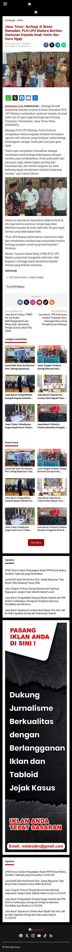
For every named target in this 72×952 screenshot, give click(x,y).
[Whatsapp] (63, 45)
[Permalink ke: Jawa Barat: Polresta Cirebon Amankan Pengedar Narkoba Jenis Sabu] (52, 412)
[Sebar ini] (46, 45)
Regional (14, 46)
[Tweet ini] (51, 45)
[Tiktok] (45, 302)
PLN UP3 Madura (15, 286)
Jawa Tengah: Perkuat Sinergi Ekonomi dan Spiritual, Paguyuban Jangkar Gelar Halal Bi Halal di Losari (52, 367)
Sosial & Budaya (24, 46)
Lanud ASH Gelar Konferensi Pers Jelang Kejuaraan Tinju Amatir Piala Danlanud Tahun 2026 (20, 367)
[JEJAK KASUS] (36, 4)
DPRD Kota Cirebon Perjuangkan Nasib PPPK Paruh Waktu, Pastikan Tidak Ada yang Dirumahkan (35, 572)
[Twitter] (26, 302)
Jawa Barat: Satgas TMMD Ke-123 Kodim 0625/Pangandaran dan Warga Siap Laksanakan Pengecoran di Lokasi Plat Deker (18, 320)
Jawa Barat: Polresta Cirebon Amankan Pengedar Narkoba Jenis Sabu (51, 426)
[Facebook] (20, 302)
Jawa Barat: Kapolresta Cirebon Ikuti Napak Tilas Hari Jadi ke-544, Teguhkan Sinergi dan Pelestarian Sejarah (51, 396)
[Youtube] (39, 302)
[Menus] (5, 4)
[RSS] (52, 302)
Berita (7, 46)
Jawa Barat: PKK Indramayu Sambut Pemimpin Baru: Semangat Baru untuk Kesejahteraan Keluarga (52, 317)
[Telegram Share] (57, 45)
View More (36, 542)
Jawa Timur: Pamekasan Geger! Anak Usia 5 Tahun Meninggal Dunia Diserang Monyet (19, 426)
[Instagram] (32, 302)
